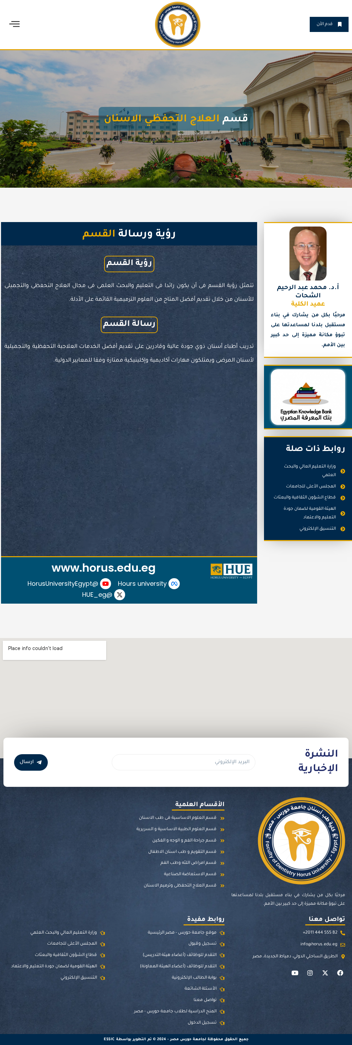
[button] (14, 24)
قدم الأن (325, 24)
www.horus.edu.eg (104, 567)
